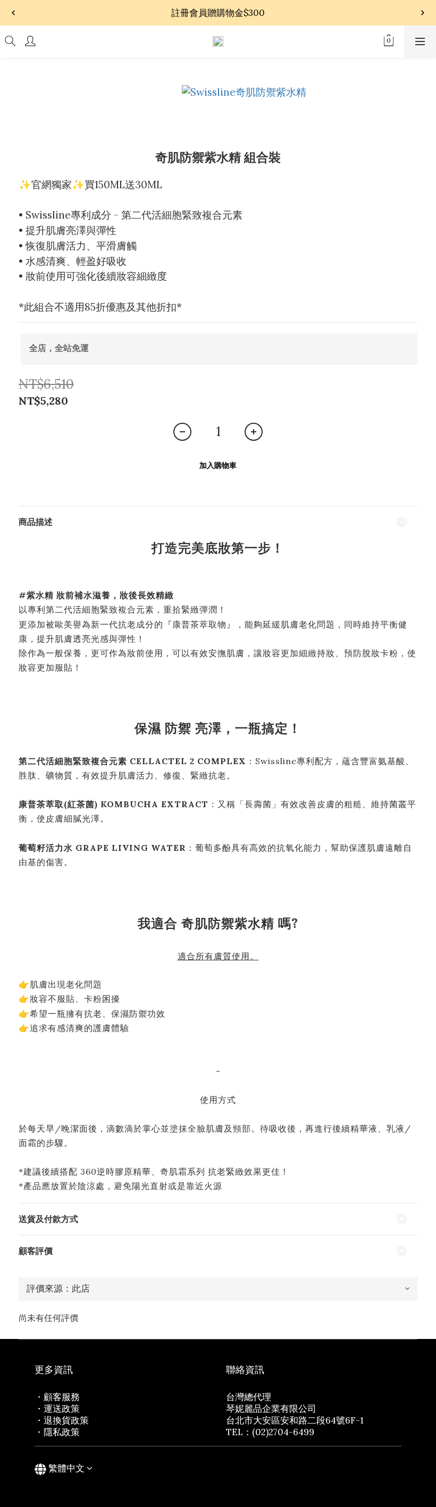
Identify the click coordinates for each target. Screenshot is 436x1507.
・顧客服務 (57, 1397)
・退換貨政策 (62, 1420)
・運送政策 (57, 1408)
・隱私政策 (57, 1432)
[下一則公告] (422, 13)
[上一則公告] (13, 13)
